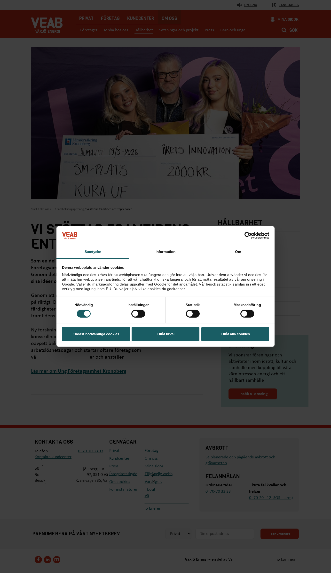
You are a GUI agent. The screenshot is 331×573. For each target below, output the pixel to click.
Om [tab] (238, 252)
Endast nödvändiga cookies (95, 334)
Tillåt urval (165, 334)
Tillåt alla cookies (235, 334)
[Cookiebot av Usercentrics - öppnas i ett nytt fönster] (248, 235)
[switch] (138, 314)
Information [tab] (165, 252)
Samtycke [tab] (93, 252)
